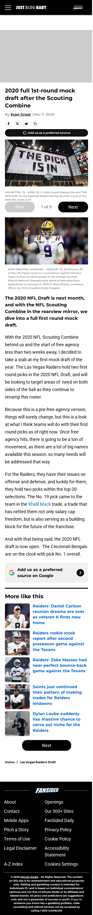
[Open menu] (8, 7)
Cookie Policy (58, 838)
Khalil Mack (39, 504)
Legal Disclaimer (20, 848)
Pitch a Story (16, 829)
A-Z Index (13, 864)
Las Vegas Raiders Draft (38, 762)
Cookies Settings (61, 864)
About (10, 802)
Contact (12, 811)
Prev (19, 207)
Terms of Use (17, 838)
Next (73, 207)
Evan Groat (21, 114)
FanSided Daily (59, 820)
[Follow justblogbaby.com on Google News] (80, 573)
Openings (54, 802)
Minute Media (29, 877)
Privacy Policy (58, 829)
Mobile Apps (16, 820)
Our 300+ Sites (59, 811)
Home (10, 762)
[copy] (35, 123)
